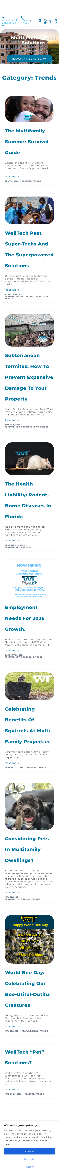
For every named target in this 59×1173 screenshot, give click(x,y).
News (19, 427)
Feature (27, 181)
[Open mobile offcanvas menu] (31, 21)
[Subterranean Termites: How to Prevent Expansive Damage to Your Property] (29, 330)
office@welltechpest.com (10, 23)
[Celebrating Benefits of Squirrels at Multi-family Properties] (29, 686)
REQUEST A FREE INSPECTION (29, 58)
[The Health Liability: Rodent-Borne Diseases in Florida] (29, 458)
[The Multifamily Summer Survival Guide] (29, 108)
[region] (29, 1146)
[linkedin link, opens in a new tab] (40, 20)
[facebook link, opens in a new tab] (56, 20)
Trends (37, 181)
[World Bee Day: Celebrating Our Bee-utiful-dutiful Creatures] (29, 939)
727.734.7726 (25, 21)
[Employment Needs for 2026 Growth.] (29, 580)
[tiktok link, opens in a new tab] (56, 23)
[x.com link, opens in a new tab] (50, 23)
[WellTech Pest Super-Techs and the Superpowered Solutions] (29, 210)
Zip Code (38, 657)
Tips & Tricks (23, 899)
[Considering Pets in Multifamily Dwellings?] (29, 806)
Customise (29, 1159)
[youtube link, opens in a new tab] (45, 23)
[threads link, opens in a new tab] (50, 20)
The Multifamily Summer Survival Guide (27, 141)
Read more (12, 176)
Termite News (31, 427)
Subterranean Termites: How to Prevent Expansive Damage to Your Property (29, 377)
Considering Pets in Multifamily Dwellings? (27, 849)
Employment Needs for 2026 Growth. (25, 618)
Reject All (29, 1167)
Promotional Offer (37, 296)
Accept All (29, 1151)
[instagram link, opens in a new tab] (45, 20)
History (20, 296)
